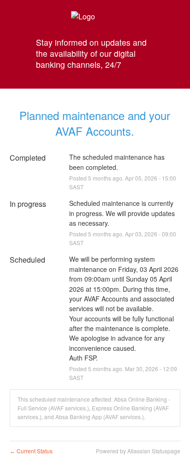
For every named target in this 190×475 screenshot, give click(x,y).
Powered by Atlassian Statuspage (138, 451)
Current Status (31, 451)
